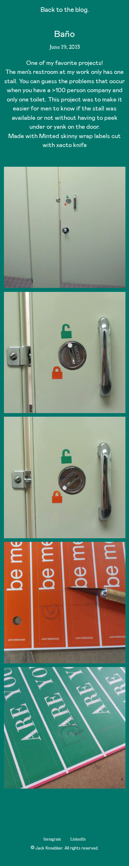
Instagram (52, 839)
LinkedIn (78, 839)
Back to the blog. (64, 10)
